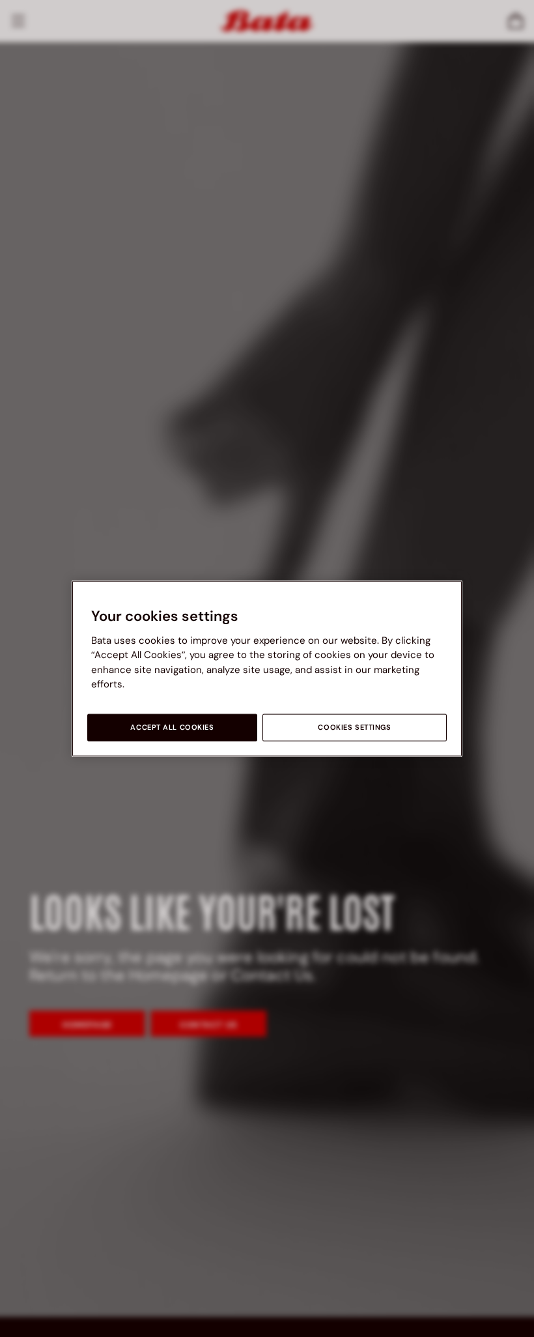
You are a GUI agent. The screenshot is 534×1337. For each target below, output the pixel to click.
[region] (267, 669)
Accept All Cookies (172, 727)
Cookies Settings (354, 727)
